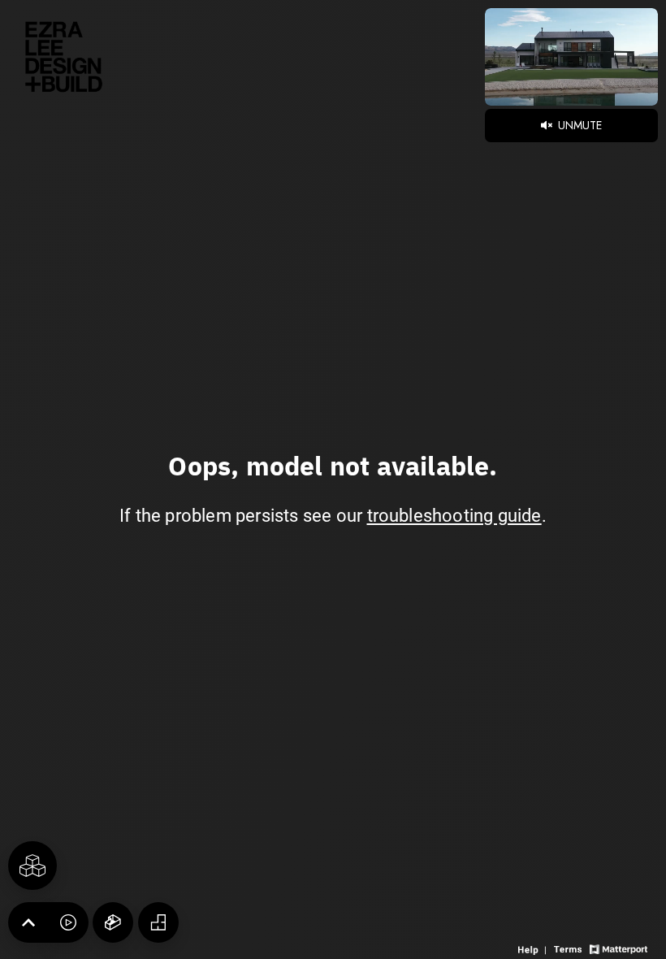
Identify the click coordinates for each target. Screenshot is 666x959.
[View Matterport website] (618, 948)
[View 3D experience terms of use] (569, 948)
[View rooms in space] (32, 865)
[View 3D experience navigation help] (534, 948)
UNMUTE (578, 125)
